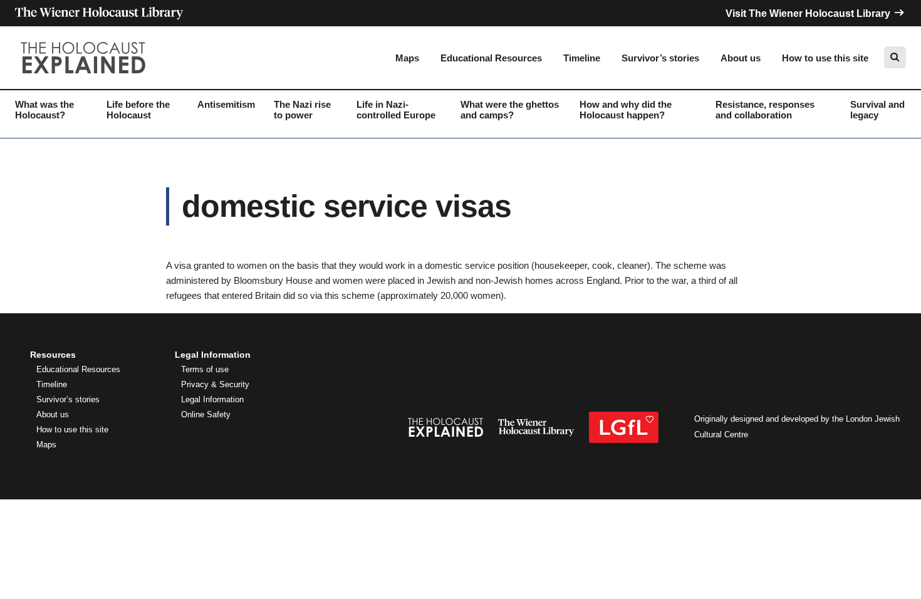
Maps (407, 58)
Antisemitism (226, 104)
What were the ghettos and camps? (509, 109)
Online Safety (206, 414)
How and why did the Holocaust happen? (626, 109)
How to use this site (825, 58)
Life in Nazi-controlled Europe (395, 109)
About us (741, 58)
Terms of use (205, 369)
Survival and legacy (877, 109)
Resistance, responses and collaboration (764, 109)
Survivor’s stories (660, 58)
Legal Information (212, 399)
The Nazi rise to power (302, 109)
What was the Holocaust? (44, 109)
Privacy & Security (215, 384)
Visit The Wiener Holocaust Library (809, 13)
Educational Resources (491, 58)
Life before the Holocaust (138, 109)
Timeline (581, 58)
